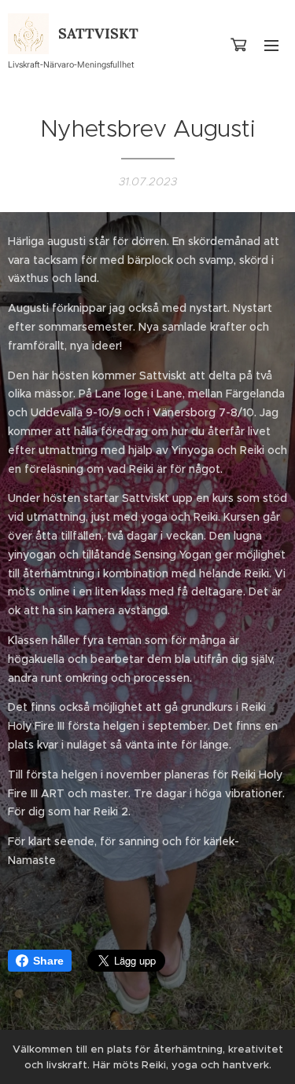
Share (48, 960)
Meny (271, 44)
